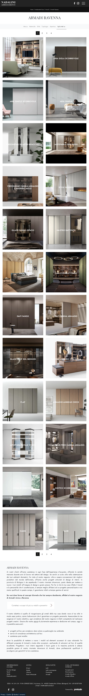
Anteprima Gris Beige (66, 144)
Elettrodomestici (11, 676)
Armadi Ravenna (55, 9)
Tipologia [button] (45, 26)
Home (31, 9)
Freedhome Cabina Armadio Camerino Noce (22, 187)
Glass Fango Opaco (23, 230)
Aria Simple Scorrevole (23, 101)
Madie (28, 670)
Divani (28, 668)
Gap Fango (23, 316)
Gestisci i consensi (19, 695)
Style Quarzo (66, 187)
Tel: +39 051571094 (75, 683)
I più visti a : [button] (61, 26)
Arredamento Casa (39, 9)
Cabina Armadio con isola (66, 359)
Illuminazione (69, 672)
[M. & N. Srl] (8, 3)
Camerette (49, 672)
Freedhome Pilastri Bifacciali (22, 144)
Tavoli (8, 672)
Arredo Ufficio (69, 676)
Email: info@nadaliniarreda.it (45, 686)
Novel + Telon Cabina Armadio (23, 58)
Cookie (9, 695)
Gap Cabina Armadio (66, 316)
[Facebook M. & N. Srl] (74, 3)
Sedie (8, 674)
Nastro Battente (66, 230)
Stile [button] (38, 26)
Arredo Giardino (70, 674)
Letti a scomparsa (51, 670)
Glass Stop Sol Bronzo (23, 359)
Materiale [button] (32, 26)
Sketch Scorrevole (66, 488)
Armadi (47, 9)
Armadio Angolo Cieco (66, 402)
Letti (47, 668)
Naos (23, 531)
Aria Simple (66, 101)
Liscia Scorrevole (23, 488)
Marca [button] (25, 26)
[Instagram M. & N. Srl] (77, 3)
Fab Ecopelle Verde (66, 273)
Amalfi (23, 273)
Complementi (69, 670)
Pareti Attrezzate (31, 674)
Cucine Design (11, 670)
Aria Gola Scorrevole (66, 58)
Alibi (66, 531)
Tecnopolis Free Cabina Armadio (66, 445)
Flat (23, 402)
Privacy (3, 695)
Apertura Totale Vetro (23, 445)
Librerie (28, 672)
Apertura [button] (53, 26)
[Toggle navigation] (83, 3)
